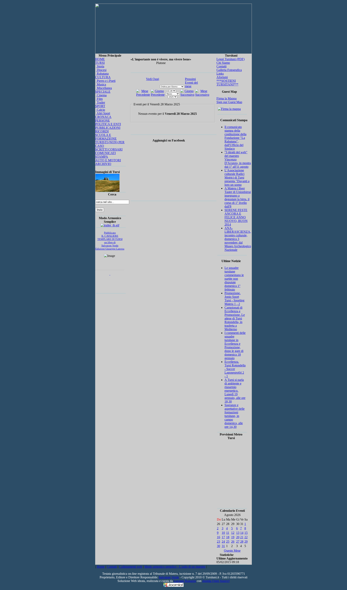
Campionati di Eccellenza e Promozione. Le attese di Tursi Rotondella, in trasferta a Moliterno (235, 318)
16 (218, 537)
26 (232, 541)
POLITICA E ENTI (108, 124)
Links (220, 73)
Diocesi (101, 70)
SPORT (100, 106)
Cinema (101, 95)
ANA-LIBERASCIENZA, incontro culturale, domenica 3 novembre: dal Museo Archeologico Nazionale (238, 238)
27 (237, 541)
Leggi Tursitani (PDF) (230, 59)
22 (246, 537)
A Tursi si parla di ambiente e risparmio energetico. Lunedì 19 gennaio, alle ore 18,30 (235, 390)
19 (232, 537)
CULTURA (103, 77)
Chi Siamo (223, 62)
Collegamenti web (130, 566)
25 (227, 541)
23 (218, 541)
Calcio (100, 109)
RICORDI (102, 131)
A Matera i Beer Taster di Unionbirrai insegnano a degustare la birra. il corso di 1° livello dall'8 (238, 197)
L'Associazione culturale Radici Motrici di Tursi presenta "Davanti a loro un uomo (237, 177)
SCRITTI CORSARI (108, 149)
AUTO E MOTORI (108, 160)
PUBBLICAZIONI (107, 127)
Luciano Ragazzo (185, 581)
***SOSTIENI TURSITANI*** (227, 82)
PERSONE (102, 120)
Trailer (100, 102)
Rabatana (102, 73)
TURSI (100, 62)
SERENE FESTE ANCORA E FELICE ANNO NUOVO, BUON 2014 (236, 217)
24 (223, 541)
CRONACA (103, 117)
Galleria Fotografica (229, 70)
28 (241, 541)
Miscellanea (104, 88)
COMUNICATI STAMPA (105, 154)
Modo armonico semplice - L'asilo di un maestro (174, 566)
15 (246, 532)
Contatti (221, 66)
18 (227, 537)
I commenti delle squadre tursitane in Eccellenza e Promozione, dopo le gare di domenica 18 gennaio (235, 345)
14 (241, 532)
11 (227, 532)
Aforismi (222, 77)
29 (246, 541)
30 (218, 546)
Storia (100, 66)
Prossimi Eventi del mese (191, 82)
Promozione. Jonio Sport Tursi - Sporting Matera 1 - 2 (234, 298)
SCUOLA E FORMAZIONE (106, 136)
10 (223, 532)
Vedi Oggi (152, 79)
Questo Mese (232, 550)
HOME (100, 59)
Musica (101, 84)
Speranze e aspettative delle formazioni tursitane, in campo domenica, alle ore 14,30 (235, 415)
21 (241, 537)
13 (237, 532)
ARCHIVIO (103, 164)
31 (223, 546)
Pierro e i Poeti (105, 80)
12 (232, 532)
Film (99, 99)
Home (101, 566)
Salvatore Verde (169, 577)
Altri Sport (103, 113)
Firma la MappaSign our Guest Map (229, 100)
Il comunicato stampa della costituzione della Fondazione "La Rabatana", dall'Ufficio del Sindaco (235, 137)
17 (223, 537)
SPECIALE (102, 91)
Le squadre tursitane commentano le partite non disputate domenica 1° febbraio (234, 278)
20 (237, 537)
